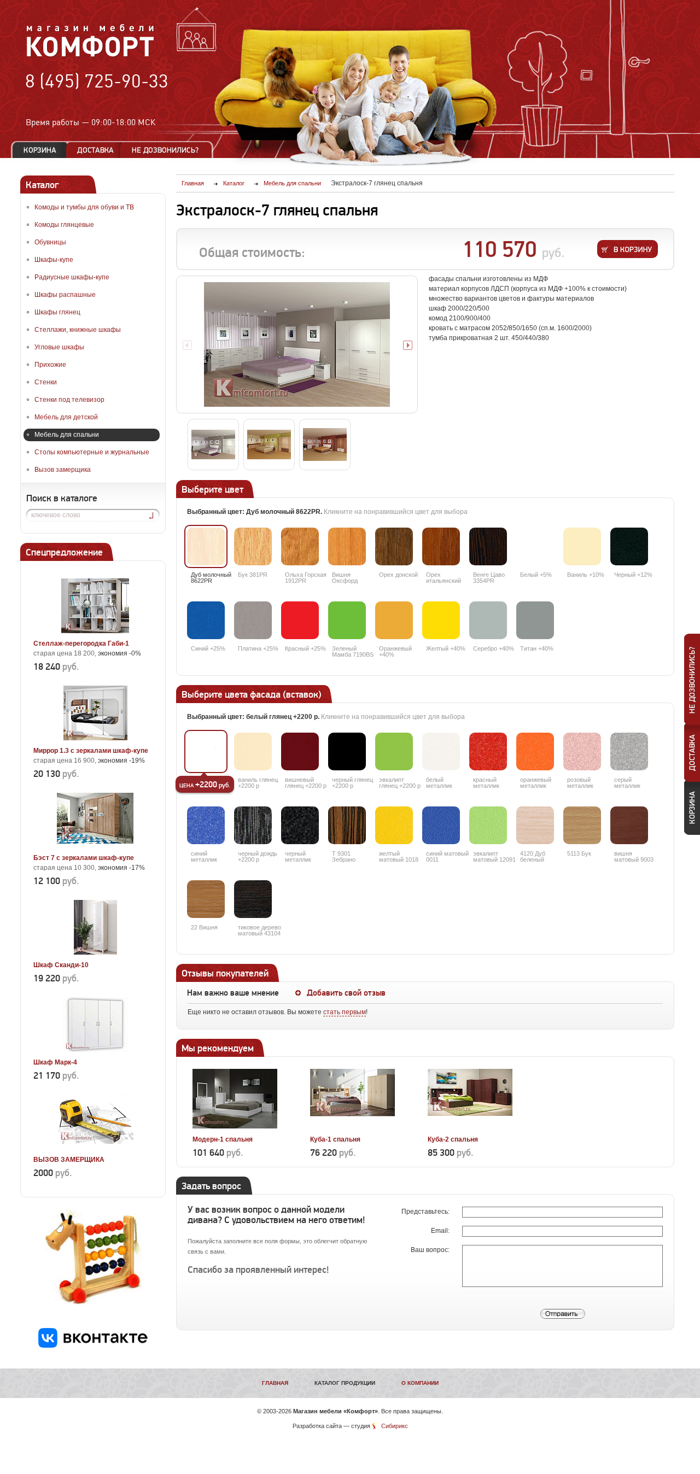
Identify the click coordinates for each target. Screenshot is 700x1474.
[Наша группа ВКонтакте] (93, 1345)
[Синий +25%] (206, 620)
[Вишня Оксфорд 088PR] (347, 546)
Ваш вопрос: (431, 1250)
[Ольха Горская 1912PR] (300, 546)
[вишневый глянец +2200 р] (300, 751)
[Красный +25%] (300, 620)
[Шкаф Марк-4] (95, 1050)
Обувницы (50, 242)
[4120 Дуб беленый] (535, 825)
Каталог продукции (344, 1383)
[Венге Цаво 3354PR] (488, 546)
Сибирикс (394, 1426)
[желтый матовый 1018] (394, 825)
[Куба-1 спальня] (352, 1127)
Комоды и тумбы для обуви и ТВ (84, 207)
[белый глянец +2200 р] (206, 751)
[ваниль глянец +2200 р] (253, 751)
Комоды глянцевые (64, 225)
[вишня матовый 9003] (629, 825)
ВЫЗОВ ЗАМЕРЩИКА (68, 1159)
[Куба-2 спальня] (470, 1127)
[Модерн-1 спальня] (234, 1127)
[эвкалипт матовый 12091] (488, 825)
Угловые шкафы (59, 347)
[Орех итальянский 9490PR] (441, 546)
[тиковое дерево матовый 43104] (253, 899)
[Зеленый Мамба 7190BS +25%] (347, 620)
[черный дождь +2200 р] (253, 825)
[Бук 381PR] (253, 546)
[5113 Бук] (582, 825)
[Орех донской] (394, 546)
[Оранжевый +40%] (394, 620)
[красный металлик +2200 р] (488, 751)
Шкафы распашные (65, 295)
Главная (275, 1383)
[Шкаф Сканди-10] (95, 952)
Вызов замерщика (62, 469)
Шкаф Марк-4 (55, 1062)
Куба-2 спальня (453, 1139)
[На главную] (90, 55)
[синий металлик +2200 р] (206, 825)
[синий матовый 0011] (441, 825)
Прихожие (50, 364)
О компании (420, 1383)
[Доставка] (95, 150)
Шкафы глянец (57, 312)
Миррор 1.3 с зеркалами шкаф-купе (90, 750)
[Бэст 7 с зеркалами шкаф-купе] (95, 845)
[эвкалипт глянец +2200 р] (394, 751)
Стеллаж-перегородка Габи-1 (81, 643)
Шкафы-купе (53, 260)
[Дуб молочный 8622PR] (206, 546)
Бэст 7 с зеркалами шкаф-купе (83, 858)
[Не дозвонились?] (169, 150)
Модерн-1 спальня (222, 1139)
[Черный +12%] (629, 546)
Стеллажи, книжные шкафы (77, 330)
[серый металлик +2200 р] (629, 751)
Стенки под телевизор (69, 399)
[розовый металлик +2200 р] (582, 751)
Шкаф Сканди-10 (61, 965)
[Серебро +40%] (488, 620)
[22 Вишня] (206, 899)
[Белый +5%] (535, 546)
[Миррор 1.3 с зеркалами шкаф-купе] (95, 738)
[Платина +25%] (253, 620)
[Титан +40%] (535, 620)
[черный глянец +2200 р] (347, 751)
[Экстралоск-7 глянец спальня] (297, 344)
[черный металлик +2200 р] (300, 825)
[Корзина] (40, 150)
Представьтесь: (426, 1211)
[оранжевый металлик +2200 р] (535, 751)
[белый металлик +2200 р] (441, 751)
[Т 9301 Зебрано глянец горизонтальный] (347, 825)
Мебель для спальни (66, 434)
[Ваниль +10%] (582, 546)
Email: (441, 1231)
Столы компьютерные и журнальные (91, 452)
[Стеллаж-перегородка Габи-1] (95, 631)
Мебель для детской (66, 417)
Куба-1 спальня (335, 1139)
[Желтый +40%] (441, 620)
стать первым (344, 1012)
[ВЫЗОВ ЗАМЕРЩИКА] (95, 1147)
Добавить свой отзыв (346, 993)
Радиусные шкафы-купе (71, 277)
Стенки (45, 382)
